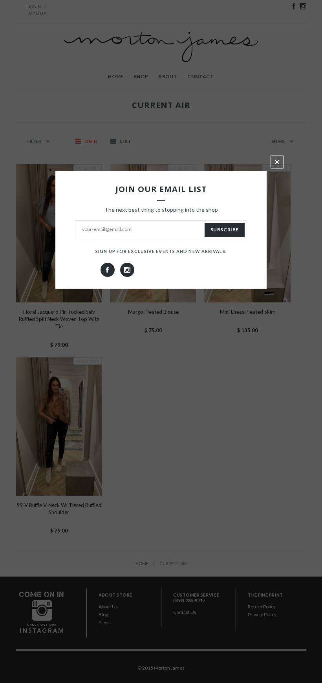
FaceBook (108, 270)
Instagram (127, 270)
